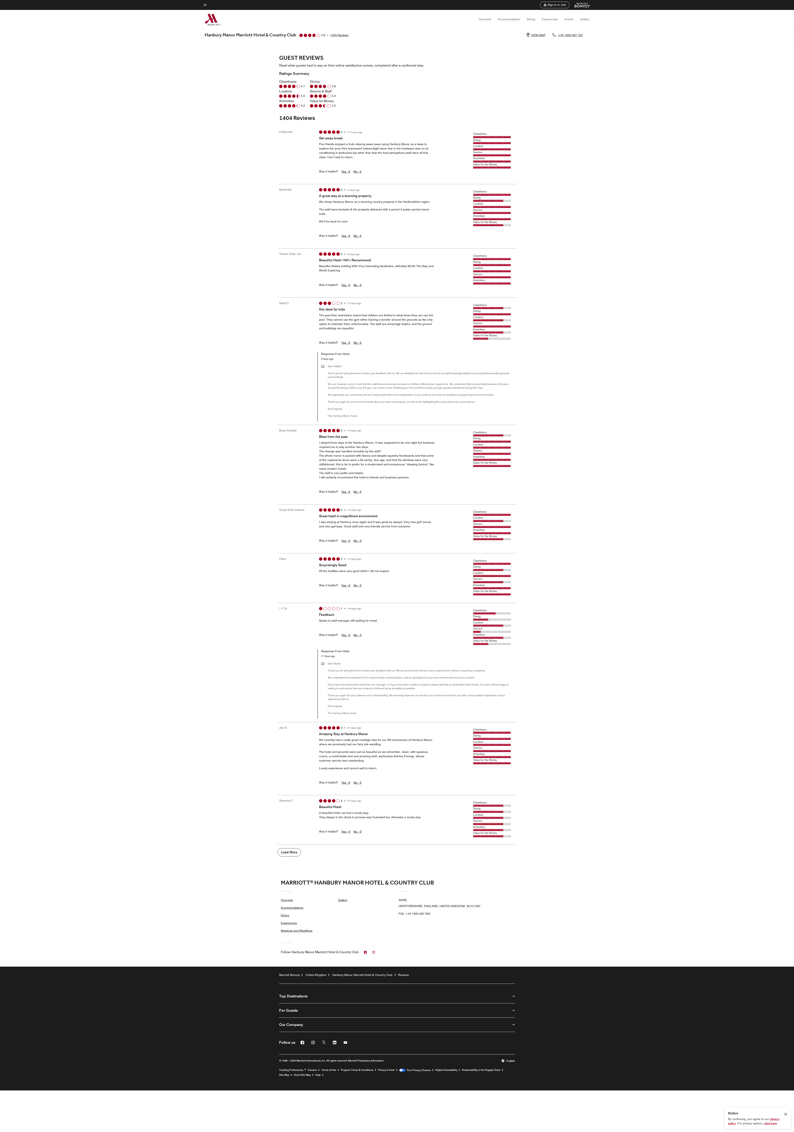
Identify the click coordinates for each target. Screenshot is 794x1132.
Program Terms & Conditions (357, 1070)
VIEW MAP (538, 35)
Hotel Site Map (302, 1074)
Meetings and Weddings (296, 930)
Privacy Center (386, 1070)
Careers (312, 1070)
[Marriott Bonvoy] (580, 5)
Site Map (284, 1074)
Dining (531, 19)
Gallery (584, 19)
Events (568, 19)
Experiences (550, 19)
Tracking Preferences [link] (291, 1070)
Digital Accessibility (446, 1070)
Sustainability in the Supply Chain (481, 1070)
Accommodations (509, 19)
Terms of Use (328, 1070)
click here (770, 1123)
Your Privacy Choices (418, 1070)
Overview (485, 19)
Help (318, 1074)
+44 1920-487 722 (570, 35)
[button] (555, 5)
